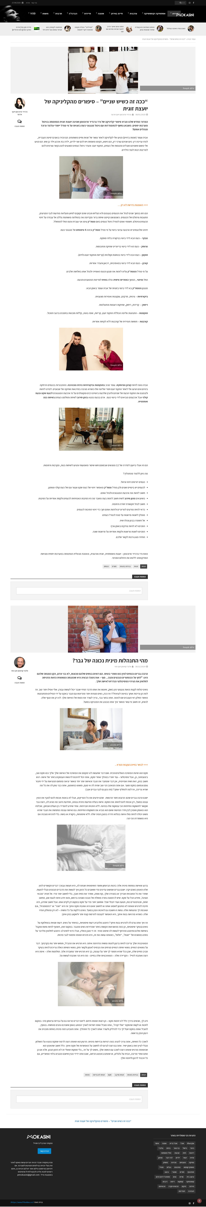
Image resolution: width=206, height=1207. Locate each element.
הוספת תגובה (20, 126)
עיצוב (167, 1172)
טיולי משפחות (166, 1153)
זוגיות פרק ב (119, 1074)
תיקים (184, 1186)
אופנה (101, 13)
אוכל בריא (173, 1143)
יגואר (185, 1157)
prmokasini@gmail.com (28, 1174)
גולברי (160, 1148)
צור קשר (34, 3)
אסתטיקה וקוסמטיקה (154, 13)
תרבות (58, 13)
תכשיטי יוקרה (174, 1186)
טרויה (192, 1157)
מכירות (173, 1162)
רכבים (165, 1181)
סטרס (114, 566)
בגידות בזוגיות (125, 566)
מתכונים (177, 1167)
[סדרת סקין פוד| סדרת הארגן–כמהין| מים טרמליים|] (37, 28)
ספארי (174, 1172)
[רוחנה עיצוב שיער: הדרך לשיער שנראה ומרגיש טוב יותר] (129, 29)
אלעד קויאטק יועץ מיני (19, 670)
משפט (45, 13)
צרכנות (133, 13)
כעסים (106, 566)
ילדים (178, 1157)
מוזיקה (191, 1162)
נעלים (169, 1167)
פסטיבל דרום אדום (163, 1177)
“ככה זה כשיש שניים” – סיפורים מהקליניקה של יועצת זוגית (103, 1121)
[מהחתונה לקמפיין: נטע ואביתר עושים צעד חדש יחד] (68, 28)
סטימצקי (191, 1172)
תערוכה (191, 1191)
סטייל (161, 1167)
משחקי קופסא (189, 1167)
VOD (32, 13)
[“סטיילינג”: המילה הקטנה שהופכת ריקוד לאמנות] (99, 28)
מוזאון (160, 1157)
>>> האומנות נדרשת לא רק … (133, 205)
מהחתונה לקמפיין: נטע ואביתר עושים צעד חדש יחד (52, 28)
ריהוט (173, 1181)
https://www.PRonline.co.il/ (22, 1202)
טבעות (177, 1153)
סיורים (182, 1172)
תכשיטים (162, 1186)
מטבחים (183, 1162)
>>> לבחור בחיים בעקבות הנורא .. (131, 764)
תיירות (87, 13)
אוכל (182, 1143)
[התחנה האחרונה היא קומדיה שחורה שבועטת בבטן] (160, 28)
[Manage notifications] (199, 1201)
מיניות (87, 1074)
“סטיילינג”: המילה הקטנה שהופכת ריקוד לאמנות (84, 28)
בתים (168, 1148)
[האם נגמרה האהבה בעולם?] (191, 28)
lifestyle (190, 1143)
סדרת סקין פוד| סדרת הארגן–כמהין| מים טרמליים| (21, 28)
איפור (157, 1143)
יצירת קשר (44, 1151)
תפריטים (182, 1191)
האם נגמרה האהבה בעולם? (176, 28)
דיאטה (191, 1153)
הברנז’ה (73, 13)
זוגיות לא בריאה (99, 1074)
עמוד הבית (191, 39)
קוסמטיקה (190, 1181)
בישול (185, 1148)
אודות (28, 3)
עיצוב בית (190, 1177)
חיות (184, 1153)
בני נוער (177, 1148)
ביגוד (192, 1148)
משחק (165, 1162)
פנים (174, 1177)
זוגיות (175, 13)
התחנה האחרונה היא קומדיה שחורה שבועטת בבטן (144, 28)
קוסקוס (180, 1181)
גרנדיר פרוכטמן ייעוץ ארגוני (19, 113)
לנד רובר (169, 1157)
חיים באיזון (117, 13)
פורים (181, 1177)
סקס (109, 1074)
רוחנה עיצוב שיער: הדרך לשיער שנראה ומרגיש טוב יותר (115, 29)
